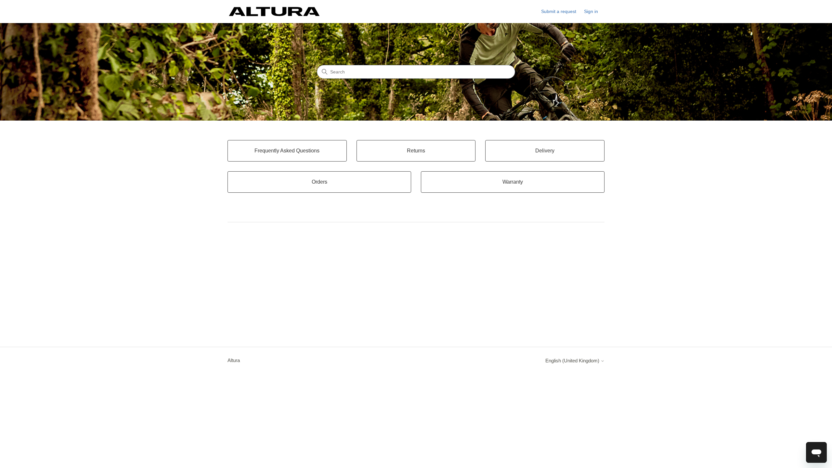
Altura (234, 360)
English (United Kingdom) (573, 360)
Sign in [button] (591, 11)
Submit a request (558, 11)
